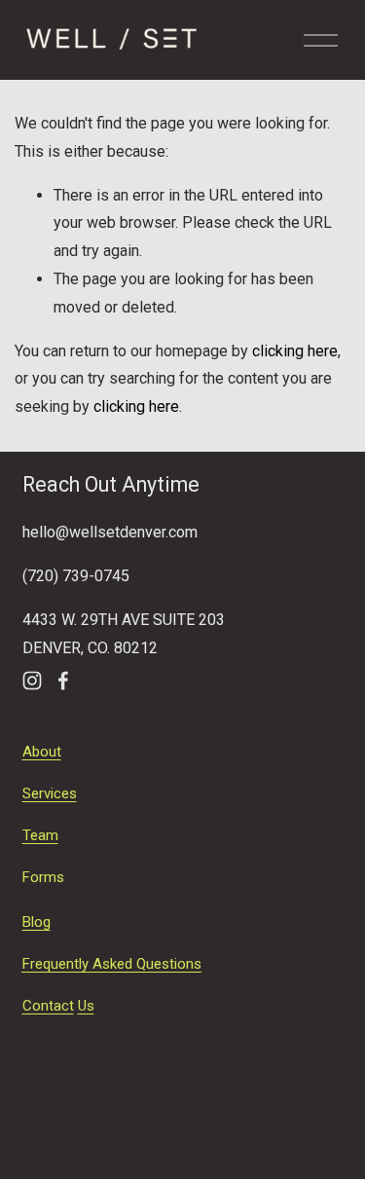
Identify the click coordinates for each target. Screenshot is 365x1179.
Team (40, 835)
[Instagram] (32, 680)
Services (49, 793)
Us (86, 1005)
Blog (36, 922)
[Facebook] (63, 680)
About (41, 751)
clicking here (295, 351)
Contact (48, 1005)
